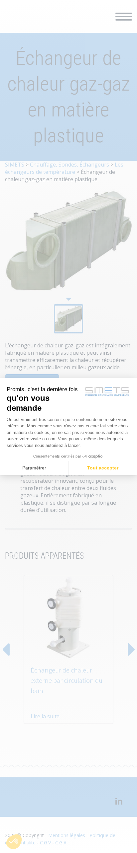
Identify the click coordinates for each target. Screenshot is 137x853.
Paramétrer (34, 467)
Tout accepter (102, 467)
